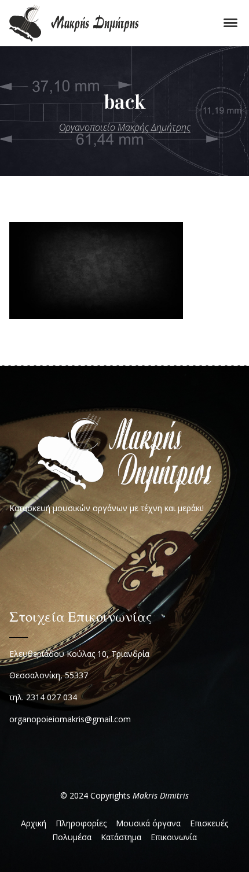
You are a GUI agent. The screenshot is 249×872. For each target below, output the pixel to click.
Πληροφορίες (81, 823)
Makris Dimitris (161, 795)
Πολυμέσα (71, 837)
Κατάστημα (121, 837)
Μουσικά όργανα (148, 823)
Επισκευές (209, 823)
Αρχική (33, 823)
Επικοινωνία (174, 837)
